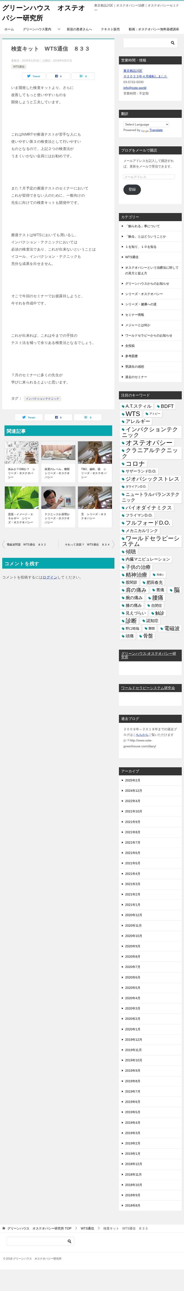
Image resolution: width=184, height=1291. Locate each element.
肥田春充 (155, 582)
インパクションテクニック (42, 398)
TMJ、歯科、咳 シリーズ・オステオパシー (93, 473)
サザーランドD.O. (141, 471)
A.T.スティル (138, 406)
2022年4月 (132, 801)
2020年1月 (132, 1029)
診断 (131, 621)
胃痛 (160, 590)
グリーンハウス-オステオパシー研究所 (148, 655)
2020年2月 (132, 1018)
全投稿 (130, 345)
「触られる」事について (142, 226)
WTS (133, 414)
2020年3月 (132, 1008)
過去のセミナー (136, 377)
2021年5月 (132, 863)
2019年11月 (133, 1050)
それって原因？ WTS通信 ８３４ (87, 544)
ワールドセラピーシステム (151, 541)
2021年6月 (132, 853)
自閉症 (156, 605)
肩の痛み (136, 590)
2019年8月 (132, 1081)
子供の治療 (138, 567)
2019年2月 (132, 1143)
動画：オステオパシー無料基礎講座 (154, 29)
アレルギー (138, 421)
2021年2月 (132, 894)
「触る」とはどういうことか (145, 236)
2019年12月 (133, 1039)
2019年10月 (133, 1060)
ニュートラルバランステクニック (151, 497)
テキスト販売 (110, 29)
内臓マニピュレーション (148, 559)
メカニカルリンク (142, 530)
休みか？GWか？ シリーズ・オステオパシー (21, 473)
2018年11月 (133, 1174)
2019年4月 (132, 1122)
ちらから (142, 735)
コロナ (135, 463)
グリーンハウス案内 (37, 29)
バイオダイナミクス (149, 507)
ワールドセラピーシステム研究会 (148, 688)
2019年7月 (132, 1091)
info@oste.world (134, 88)
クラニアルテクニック (150, 453)
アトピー (154, 413)
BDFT (167, 406)
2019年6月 (132, 1102)
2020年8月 (132, 956)
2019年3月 (132, 1133)
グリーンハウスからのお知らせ (147, 283)
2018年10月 (133, 1185)
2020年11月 (133, 925)
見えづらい (136, 613)
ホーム (9, 29)
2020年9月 (132, 946)
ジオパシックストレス (153, 479)
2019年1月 (132, 1153)
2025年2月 (132, 780)
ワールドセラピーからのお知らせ (148, 335)
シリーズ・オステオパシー (144, 294)
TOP (39, 1228)
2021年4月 (132, 873)
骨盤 (148, 636)
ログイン (50, 577)
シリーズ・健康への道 (141, 304)
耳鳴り (160, 574)
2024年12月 (133, 790)
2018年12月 (133, 1164)
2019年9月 (132, 1070)
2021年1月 (132, 904)
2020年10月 (133, 936)
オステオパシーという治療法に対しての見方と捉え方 (152, 270)
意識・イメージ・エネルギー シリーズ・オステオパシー (20, 518)
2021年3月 (132, 884)
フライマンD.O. (139, 515)
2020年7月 (132, 967)
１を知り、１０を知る (141, 247)
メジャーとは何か (137, 325)
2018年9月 (132, 1195)
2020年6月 (132, 977)
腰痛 (157, 597)
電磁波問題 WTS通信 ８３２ (26, 544)
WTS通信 (18, 66)
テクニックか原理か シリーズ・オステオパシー (58, 518)
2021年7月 (132, 842)
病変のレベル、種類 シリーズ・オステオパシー (58, 473)
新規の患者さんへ (79, 29)
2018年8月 (132, 1205)
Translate (156, 130)
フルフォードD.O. (148, 523)
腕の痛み (134, 597)
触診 (159, 613)
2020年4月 (132, 998)
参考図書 (131, 356)
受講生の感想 (134, 366)
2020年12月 (133, 915)
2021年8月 (132, 832)
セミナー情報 (134, 315)
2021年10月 (133, 811)
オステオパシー (149, 442)
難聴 (152, 628)
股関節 (131, 582)
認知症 (152, 620)
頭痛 (130, 636)
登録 (132, 189)
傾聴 (131, 551)
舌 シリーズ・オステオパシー (93, 516)
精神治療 (136, 575)
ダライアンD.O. (136, 486)
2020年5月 (132, 988)
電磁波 (172, 628)
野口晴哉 (132, 628)
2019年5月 (132, 1112)
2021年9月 (132, 822)
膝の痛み (134, 605)
